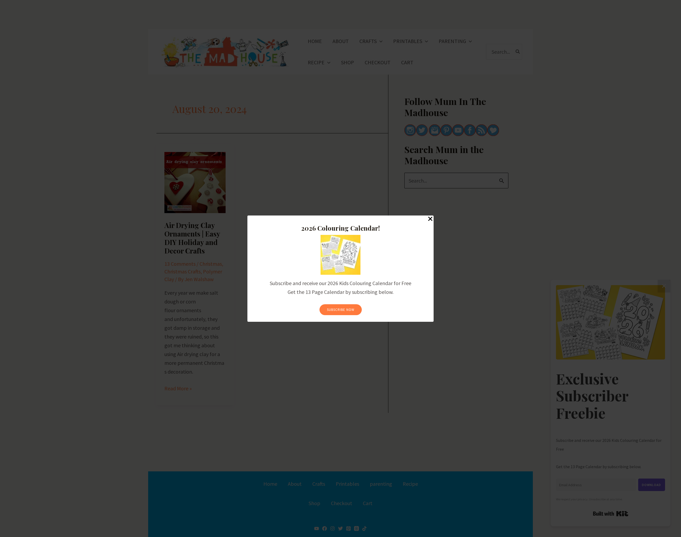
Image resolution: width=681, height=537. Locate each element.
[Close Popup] (430, 219)
